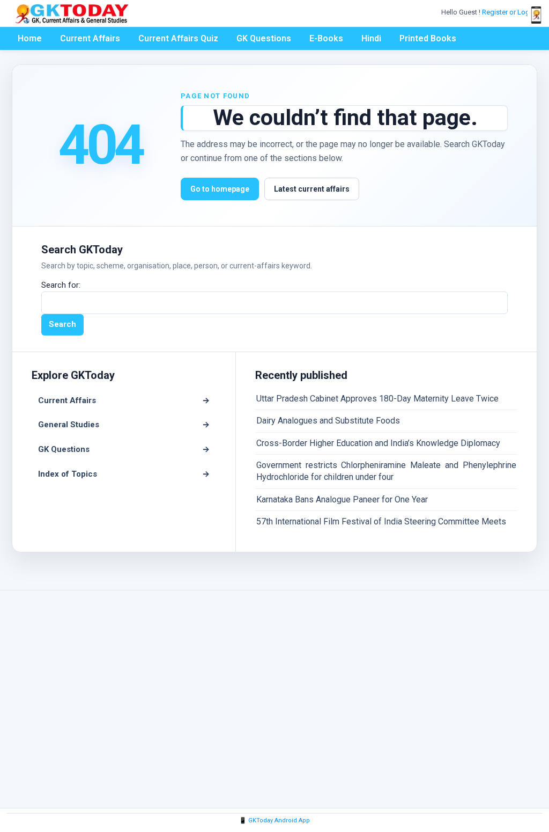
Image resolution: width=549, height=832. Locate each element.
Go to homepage (219, 189)
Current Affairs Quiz (178, 38)
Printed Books (427, 38)
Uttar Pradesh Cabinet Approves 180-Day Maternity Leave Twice (377, 398)
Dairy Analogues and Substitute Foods (328, 420)
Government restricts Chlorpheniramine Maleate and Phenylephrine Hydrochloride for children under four (386, 471)
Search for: (60, 285)
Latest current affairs (312, 189)
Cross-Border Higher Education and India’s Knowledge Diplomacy (378, 443)
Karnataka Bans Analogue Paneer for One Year (342, 499)
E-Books (326, 38)
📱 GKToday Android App (274, 820)
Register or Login (509, 12)
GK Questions (263, 38)
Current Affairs (90, 38)
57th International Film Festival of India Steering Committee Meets (381, 521)
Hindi (371, 38)
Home (30, 38)
